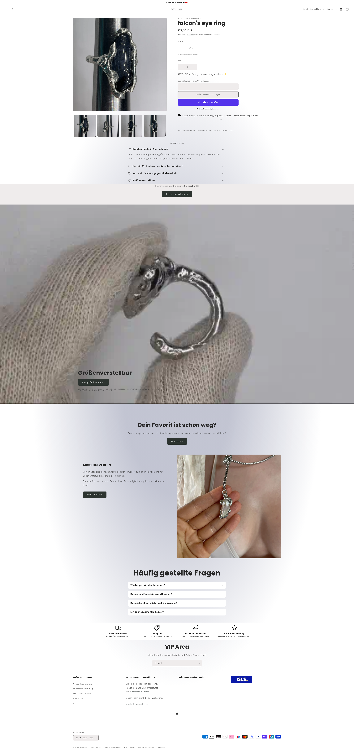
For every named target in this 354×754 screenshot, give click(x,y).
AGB (75, 703)
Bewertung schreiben (177, 194)
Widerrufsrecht (96, 747)
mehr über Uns (94, 494)
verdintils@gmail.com (137, 704)
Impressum (78, 698)
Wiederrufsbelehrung (83, 689)
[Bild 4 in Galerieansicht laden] (155, 126)
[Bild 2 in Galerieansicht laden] (108, 126)
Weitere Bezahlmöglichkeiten (208, 109)
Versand (190, 35)
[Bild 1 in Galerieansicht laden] (85, 126)
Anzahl (180, 61)
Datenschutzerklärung (83, 694)
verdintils (83, 747)
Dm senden (177, 441)
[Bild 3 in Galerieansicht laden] (131, 126)
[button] (6, 9)
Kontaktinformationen (146, 747)
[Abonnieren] (199, 663)
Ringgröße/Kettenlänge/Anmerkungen (193, 81)
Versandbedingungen (83, 684)
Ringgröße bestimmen (93, 382)
